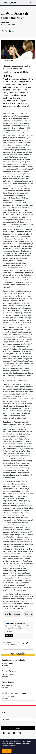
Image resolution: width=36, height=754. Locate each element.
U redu (7, 751)
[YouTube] (14, 735)
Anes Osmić (5, 23)
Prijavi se (9, 635)
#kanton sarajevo (12, 614)
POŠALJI (18, 728)
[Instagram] (19, 735)
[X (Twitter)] (8, 735)
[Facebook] (3, 735)
